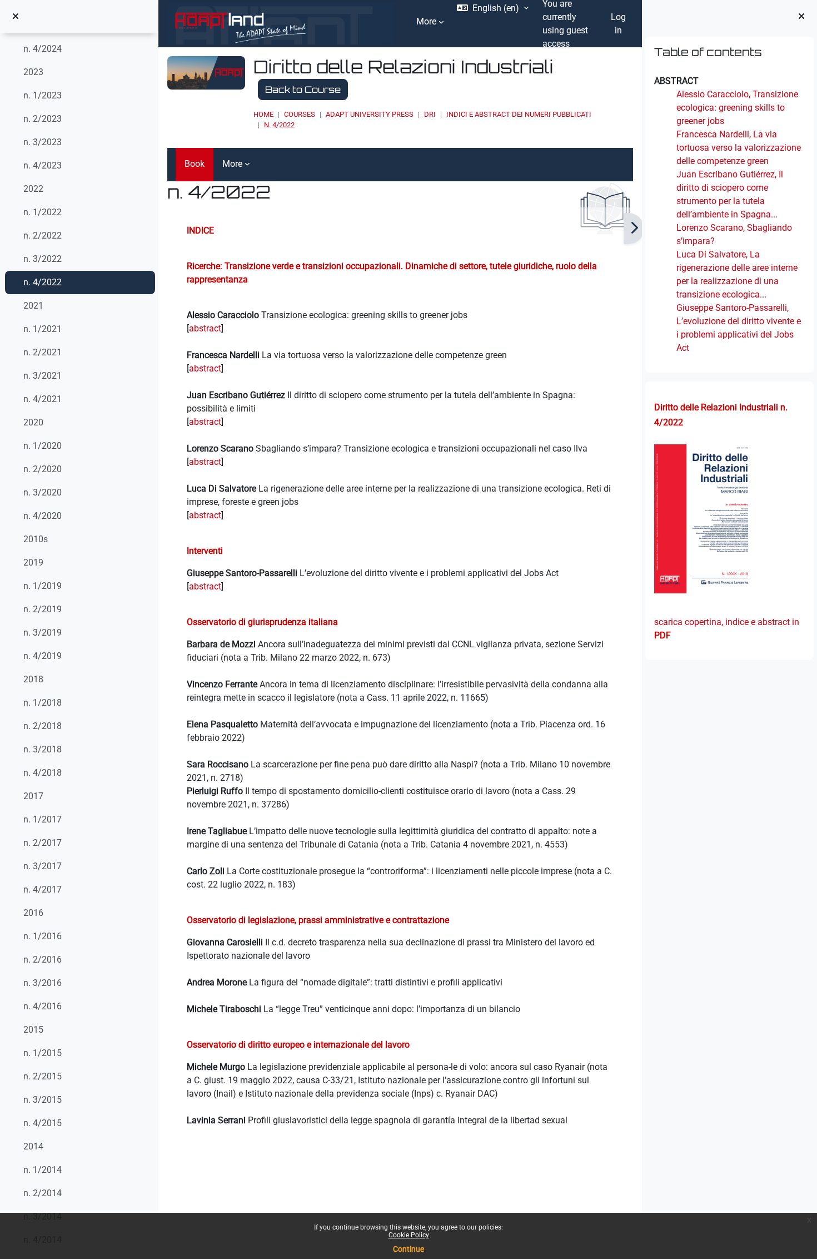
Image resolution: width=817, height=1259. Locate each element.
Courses (299, 114)
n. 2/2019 (42, 609)
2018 (33, 679)
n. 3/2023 (42, 142)
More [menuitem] (426, 21)
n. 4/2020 (42, 515)
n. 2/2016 (42, 959)
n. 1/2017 (42, 819)
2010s (35, 539)
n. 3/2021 (42, 375)
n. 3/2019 (42, 632)
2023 (33, 72)
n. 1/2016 (42, 936)
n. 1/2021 (42, 329)
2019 (33, 562)
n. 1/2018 (42, 702)
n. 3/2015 (42, 1099)
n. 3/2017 (42, 866)
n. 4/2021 (42, 399)
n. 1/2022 (42, 212)
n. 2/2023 (42, 118)
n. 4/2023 (42, 165)
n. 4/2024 (42, 48)
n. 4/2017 (42, 889)
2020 (33, 422)
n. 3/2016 (42, 983)
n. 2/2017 (42, 842)
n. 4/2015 (42, 1123)
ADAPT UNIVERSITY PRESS (370, 114)
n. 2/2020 (42, 469)
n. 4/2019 (42, 656)
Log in (618, 24)
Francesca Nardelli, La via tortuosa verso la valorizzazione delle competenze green (738, 147)
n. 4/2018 (42, 772)
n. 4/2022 (42, 282)
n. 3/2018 (42, 749)
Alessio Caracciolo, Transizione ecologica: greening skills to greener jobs (737, 107)
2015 (33, 1029)
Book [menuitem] (195, 163)
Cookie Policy (408, 1235)
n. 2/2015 (42, 1076)
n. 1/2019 (42, 586)
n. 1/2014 (42, 1169)
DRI (430, 114)
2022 (33, 189)
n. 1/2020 (42, 445)
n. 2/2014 (42, 1193)
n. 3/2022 (42, 259)
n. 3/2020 (42, 492)
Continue (408, 1249)
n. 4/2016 (42, 1006)
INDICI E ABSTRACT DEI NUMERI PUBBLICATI (518, 114)
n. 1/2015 (42, 1053)
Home (263, 114)
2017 (33, 796)
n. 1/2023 (42, 95)
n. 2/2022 (42, 235)
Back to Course (303, 89)
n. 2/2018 (42, 726)
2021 (33, 305)
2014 (33, 1146)
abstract (205, 328)
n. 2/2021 (42, 352)
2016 (33, 913)
